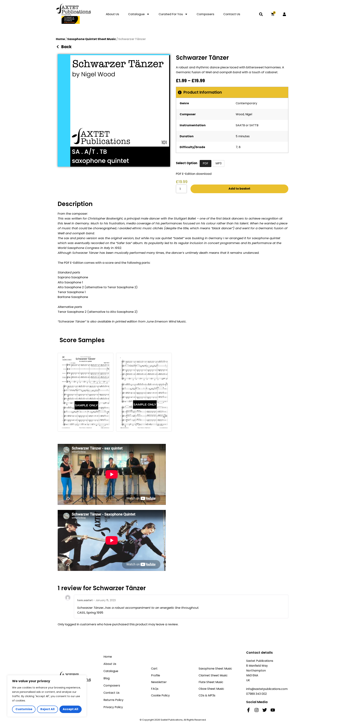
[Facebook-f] (248, 710)
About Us (112, 14)
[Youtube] (272, 710)
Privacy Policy (113, 707)
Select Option (186, 163)
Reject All (47, 709)
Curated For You (171, 14)
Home (60, 39)
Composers (205, 14)
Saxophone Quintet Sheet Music (91, 39)
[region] (46, 696)
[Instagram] (256, 710)
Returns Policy (113, 700)
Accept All (70, 709)
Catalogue (136, 14)
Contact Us (231, 14)
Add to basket (239, 189)
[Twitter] (264, 710)
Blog (106, 678)
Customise (23, 709)
